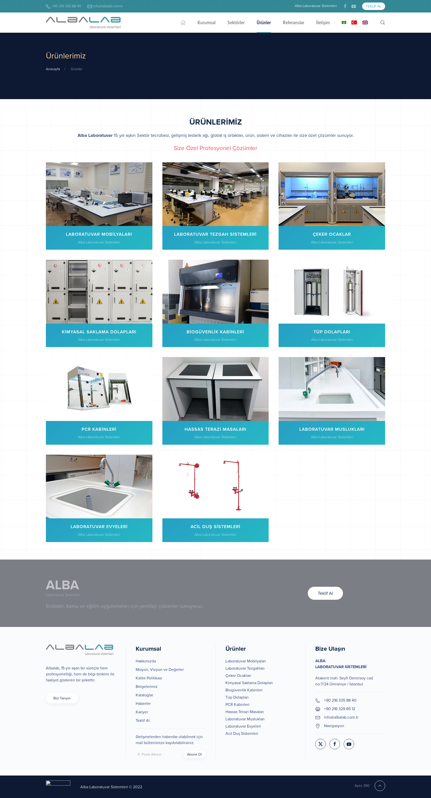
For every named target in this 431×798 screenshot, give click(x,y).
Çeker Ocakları (238, 675)
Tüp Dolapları (237, 697)
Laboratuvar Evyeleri (243, 726)
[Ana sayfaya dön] (83, 22)
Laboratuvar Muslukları (245, 719)
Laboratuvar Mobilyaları (245, 661)
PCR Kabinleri (237, 704)
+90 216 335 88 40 (66, 5)
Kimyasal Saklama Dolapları (249, 682)
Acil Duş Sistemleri (241, 733)
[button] (382, 22)
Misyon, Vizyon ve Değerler (160, 669)
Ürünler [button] (264, 22)
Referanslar (293, 22)
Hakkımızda (146, 661)
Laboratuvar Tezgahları (245, 668)
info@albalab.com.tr (107, 5)
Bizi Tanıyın (62, 698)
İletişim (323, 22)
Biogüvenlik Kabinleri (244, 690)
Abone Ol (194, 754)
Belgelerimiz (147, 686)
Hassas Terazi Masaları (244, 711)
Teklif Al (373, 6)
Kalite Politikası (149, 678)
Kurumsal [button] (207, 22)
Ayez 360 (362, 785)
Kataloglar (144, 695)
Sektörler (236, 22)
